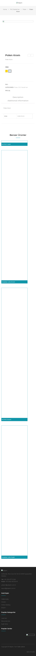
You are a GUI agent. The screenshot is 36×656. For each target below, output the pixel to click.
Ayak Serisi (4, 624)
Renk (7, 67)
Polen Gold (32, 55)
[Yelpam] (19, 3)
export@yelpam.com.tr (8, 588)
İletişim (3, 607)
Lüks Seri (4, 618)
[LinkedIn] (25, 90)
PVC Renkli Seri (15, 9)
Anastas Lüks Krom (8, 282)
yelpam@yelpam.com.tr (8, 585)
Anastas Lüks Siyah (8, 557)
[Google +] (22, 90)
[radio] (6, 71)
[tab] (18, 98)
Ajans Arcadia (31, 652)
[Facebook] (12, 90)
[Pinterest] (19, 90)
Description (18, 97)
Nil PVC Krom (29, 55)
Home (5, 9)
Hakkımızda (4, 599)
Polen (24, 9)
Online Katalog (5, 605)
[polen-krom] (18, 35)
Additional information (18, 101)
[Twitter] (15, 90)
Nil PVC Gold (6, 144)
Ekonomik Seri (5, 621)
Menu (2, 3)
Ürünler (3, 602)
